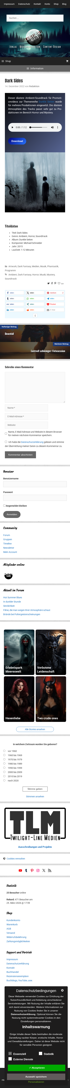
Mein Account (10, 552)
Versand (11, 933)
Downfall (9, 334)
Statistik (49, 1054)
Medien (35, 266)
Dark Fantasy (24, 266)
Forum (6, 535)
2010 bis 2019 (15, 776)
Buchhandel (13, 972)
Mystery (51, 274)
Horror (35, 274)
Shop (56, 4)
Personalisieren (36, 1082)
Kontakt (37, 4)
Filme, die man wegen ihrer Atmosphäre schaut (26, 610)
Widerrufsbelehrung (16, 937)
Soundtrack (11, 278)
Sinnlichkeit (9, 606)
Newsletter (8, 548)
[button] (15, 293)
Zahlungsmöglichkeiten (18, 941)
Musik (43, 266)
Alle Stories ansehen (35, 729)
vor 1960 (12, 751)
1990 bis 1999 (15, 768)
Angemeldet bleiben (16, 505)
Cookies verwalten (16, 858)
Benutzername (11, 478)
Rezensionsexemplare (17, 976)
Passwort (8, 492)
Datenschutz (24, 4)
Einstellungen (28, 1021)
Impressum (9, 4)
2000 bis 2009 (15, 772)
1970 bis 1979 (15, 759)
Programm (10, 270)
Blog (64, 4)
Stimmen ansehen (35, 796)
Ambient (12, 274)
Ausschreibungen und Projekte (35, 846)
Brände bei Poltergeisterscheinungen (21, 614)
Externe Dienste (23, 1059)
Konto (47, 4)
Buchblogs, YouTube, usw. (20, 980)
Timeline (7, 543)
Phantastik (52, 266)
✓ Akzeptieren (37, 1067)
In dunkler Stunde (12, 601)
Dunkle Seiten (46, 101)
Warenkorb (12, 924)
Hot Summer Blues (12, 597)
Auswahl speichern (36, 1076)
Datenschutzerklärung (32, 442)
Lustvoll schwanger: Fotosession (48, 351)
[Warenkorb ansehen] (67, 61)
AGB (9, 928)
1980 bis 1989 (15, 763)
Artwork (12, 266)
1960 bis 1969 (15, 755)
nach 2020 (13, 780)
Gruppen (7, 539)
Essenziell (19, 1054)
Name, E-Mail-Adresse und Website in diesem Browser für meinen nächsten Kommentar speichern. (35, 434)
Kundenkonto (13, 920)
